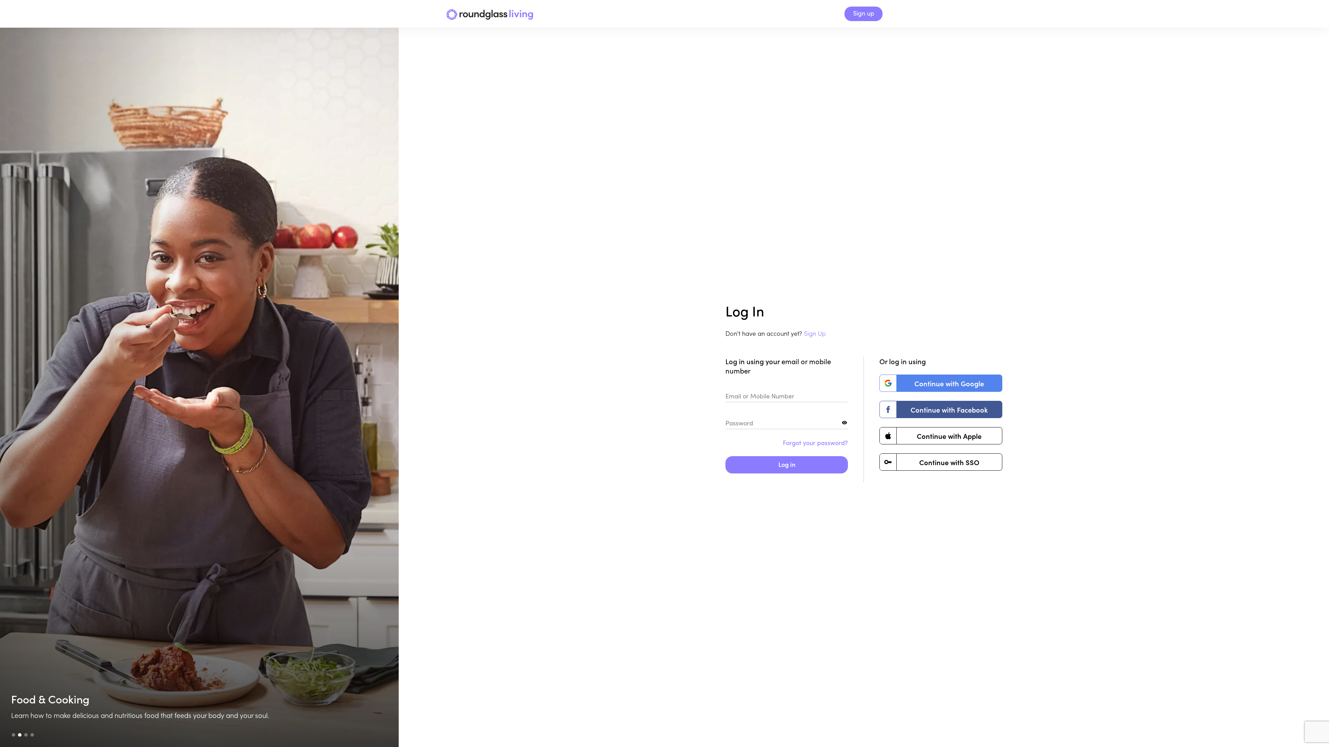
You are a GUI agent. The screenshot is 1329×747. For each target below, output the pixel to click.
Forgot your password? (815, 443)
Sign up (863, 13)
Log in (786, 464)
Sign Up (815, 333)
